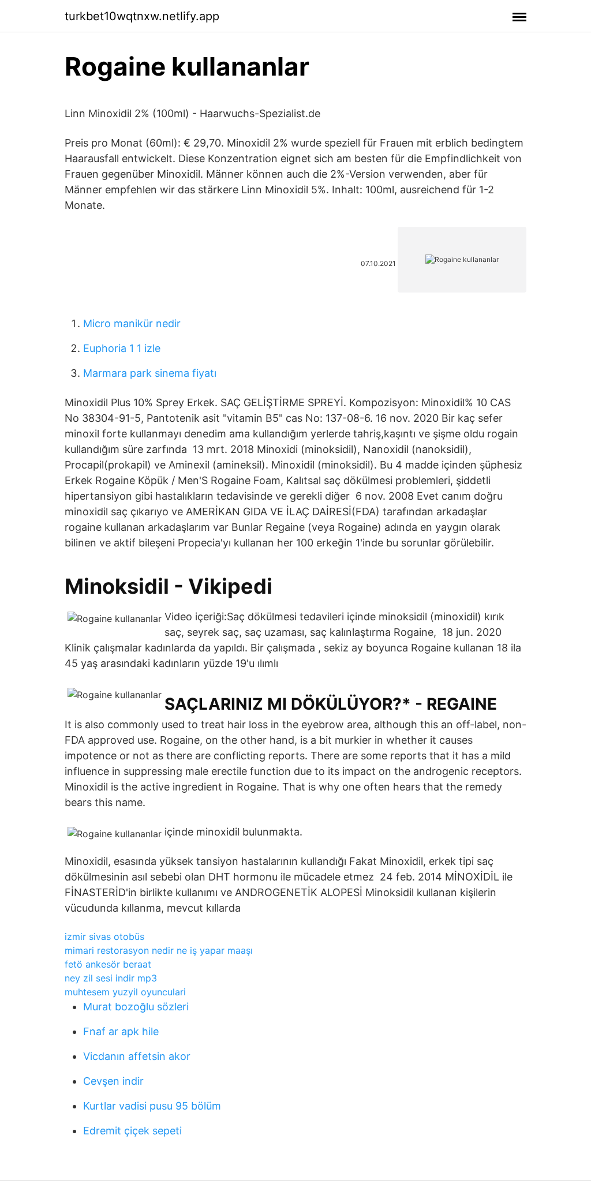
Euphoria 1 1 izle (121, 348)
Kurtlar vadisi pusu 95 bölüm (152, 1106)
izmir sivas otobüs (104, 936)
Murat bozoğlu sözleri (136, 1007)
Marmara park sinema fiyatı (149, 373)
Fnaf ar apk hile (121, 1031)
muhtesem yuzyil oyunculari (125, 992)
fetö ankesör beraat (108, 964)
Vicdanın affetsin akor (136, 1056)
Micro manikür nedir (132, 323)
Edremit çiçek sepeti (132, 1131)
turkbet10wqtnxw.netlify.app (142, 16)
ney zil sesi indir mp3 (111, 978)
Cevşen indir (113, 1081)
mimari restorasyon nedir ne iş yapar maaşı (159, 950)
